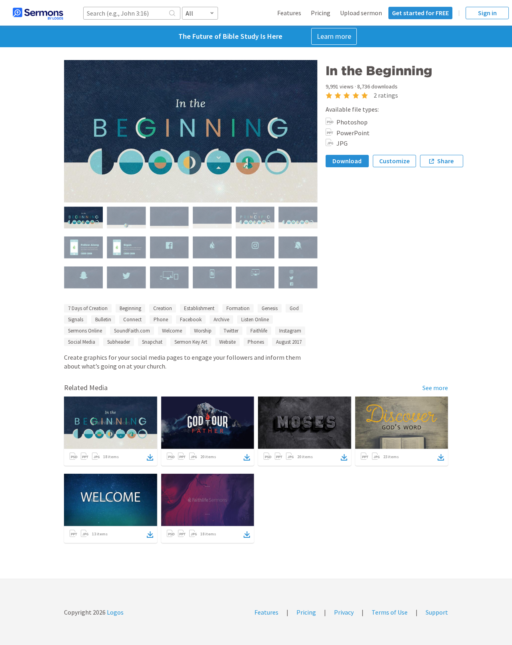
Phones (256, 342)
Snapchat (152, 342)
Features (289, 13)
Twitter (231, 330)
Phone (161, 319)
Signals (75, 319)
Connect (132, 319)
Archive (221, 319)
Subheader (118, 342)
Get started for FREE (420, 13)
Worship (203, 330)
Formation (238, 308)
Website (227, 342)
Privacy (344, 612)
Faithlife (258, 330)
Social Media (81, 342)
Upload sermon (361, 13)
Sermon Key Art (190, 342)
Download (347, 161)
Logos (115, 612)
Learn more (334, 36)
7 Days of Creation (88, 308)
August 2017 (289, 342)
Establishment (199, 308)
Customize (394, 161)
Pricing (320, 13)
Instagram (290, 330)
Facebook (191, 319)
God (294, 308)
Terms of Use (390, 612)
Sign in (487, 13)
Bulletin (103, 319)
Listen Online (255, 319)
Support (437, 612)
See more (435, 388)
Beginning (130, 308)
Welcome (172, 330)
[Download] (150, 457)
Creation (162, 308)
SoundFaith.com (132, 330)
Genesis (270, 308)
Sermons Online (85, 330)
